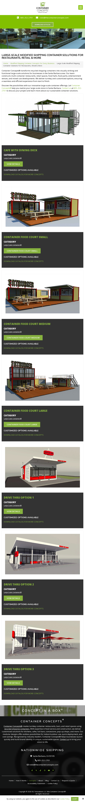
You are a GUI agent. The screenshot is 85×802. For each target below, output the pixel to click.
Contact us (66, 88)
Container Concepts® (13, 726)
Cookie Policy (64, 799)
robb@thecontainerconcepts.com (54, 17)
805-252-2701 (26, 17)
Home (5, 63)
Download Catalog (42, 25)
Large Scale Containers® (13, 158)
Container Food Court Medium (23, 337)
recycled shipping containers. (17, 729)
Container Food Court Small (22, 251)
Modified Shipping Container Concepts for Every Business (32, 63)
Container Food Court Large (22, 424)
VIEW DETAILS (13, 164)
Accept (74, 799)
